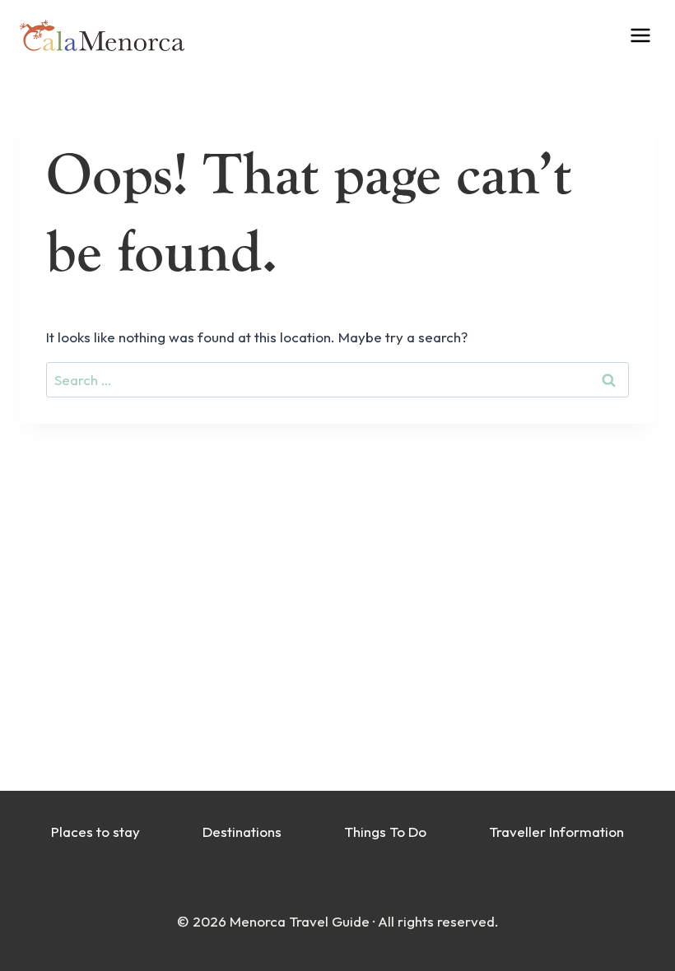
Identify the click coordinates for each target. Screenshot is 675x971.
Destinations (242, 831)
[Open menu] (652, 35)
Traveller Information (556, 831)
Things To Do (385, 831)
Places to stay (95, 831)
